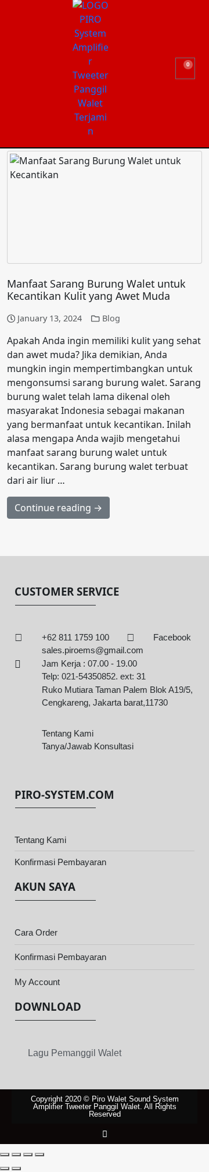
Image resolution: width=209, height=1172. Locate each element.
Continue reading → (58, 507)
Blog (111, 318)
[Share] (28, 1154)
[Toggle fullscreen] (16, 1154)
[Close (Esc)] (39, 1154)
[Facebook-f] (104, 1133)
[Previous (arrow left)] (4, 1168)
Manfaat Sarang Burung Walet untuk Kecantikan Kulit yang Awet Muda (96, 290)
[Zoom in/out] (4, 1154)
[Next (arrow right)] (16, 1168)
